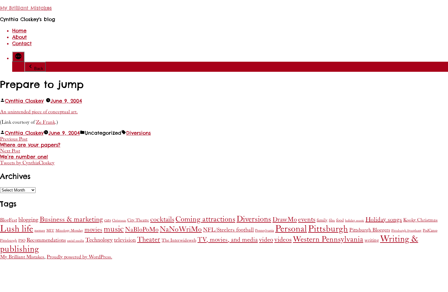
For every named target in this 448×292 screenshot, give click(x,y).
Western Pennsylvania (328, 239)
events (306, 219)
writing (371, 240)
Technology (99, 240)
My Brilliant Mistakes (26, 8)
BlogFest (8, 220)
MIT (50, 230)
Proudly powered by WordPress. (79, 257)
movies (93, 229)
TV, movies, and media (227, 239)
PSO (21, 241)
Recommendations (46, 240)
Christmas (119, 220)
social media (75, 241)
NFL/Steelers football (228, 230)
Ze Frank (45, 122)
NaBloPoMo (141, 229)
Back (38, 68)
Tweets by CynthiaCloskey (27, 163)
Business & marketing (71, 219)
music (114, 229)
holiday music (354, 220)
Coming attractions (205, 219)
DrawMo (284, 219)
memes (39, 230)
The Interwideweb (179, 240)
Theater (148, 239)
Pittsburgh (328, 229)
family (322, 220)
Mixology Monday (69, 230)
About (19, 37)
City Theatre (138, 220)
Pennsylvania (264, 230)
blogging (28, 219)
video (266, 239)
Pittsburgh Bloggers (369, 230)
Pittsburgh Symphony (406, 230)
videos (283, 239)
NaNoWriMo (181, 229)
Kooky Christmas (420, 220)
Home (19, 30)
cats (107, 220)
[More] (18, 57)
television (125, 240)
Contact (22, 43)
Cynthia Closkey (24, 101)
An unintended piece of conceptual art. (39, 112)
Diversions (138, 133)
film (332, 220)
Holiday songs (383, 219)
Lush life (16, 229)
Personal (291, 229)
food (340, 220)
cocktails (162, 219)
